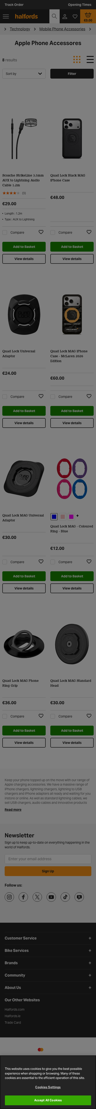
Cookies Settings (48, 1087)
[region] (48, 1082)
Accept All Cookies (48, 1100)
